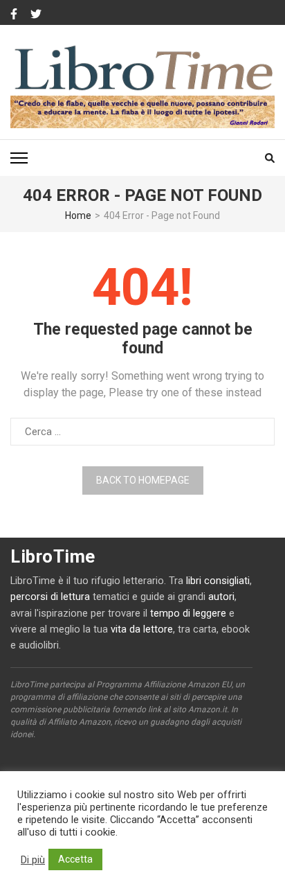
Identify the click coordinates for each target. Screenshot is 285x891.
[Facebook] (13, 14)
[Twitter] (36, 14)
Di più (33, 860)
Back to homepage (143, 480)
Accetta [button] (75, 859)
